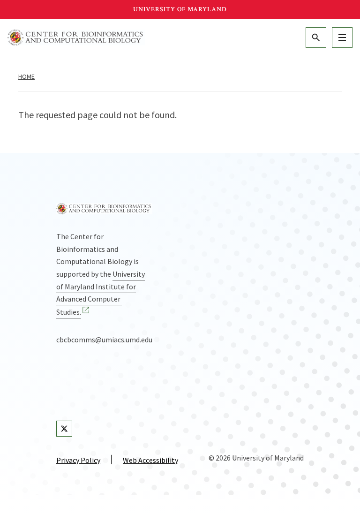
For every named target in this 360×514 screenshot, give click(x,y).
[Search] (316, 37)
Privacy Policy (78, 460)
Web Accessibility (150, 460)
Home (26, 76)
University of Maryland (180, 9)
